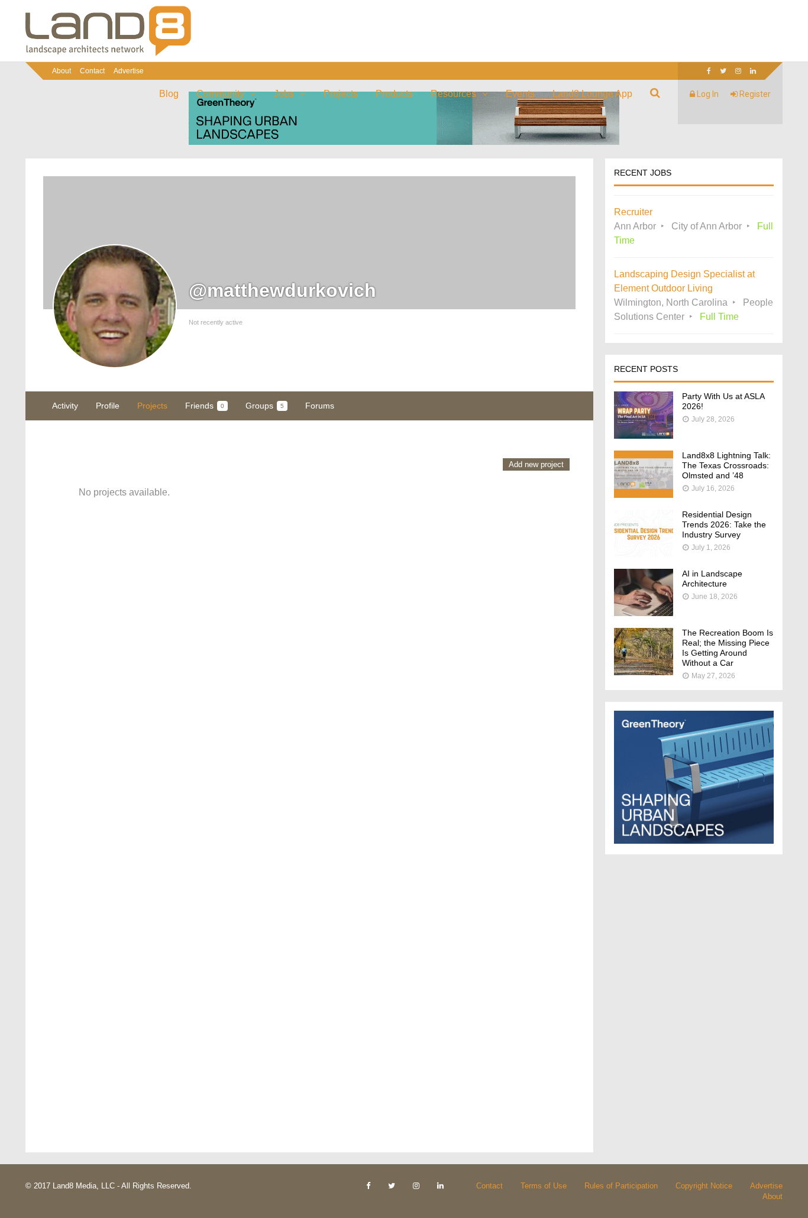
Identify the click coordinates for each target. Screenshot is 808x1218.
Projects (341, 94)
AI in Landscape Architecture (712, 578)
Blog (169, 94)
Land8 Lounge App (592, 94)
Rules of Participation (621, 1185)
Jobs (284, 94)
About (61, 71)
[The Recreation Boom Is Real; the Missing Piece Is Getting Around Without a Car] (643, 672)
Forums (319, 405)
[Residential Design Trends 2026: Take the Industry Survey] (643, 554)
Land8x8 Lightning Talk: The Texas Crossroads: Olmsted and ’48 (726, 465)
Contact (92, 71)
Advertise (129, 71)
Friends (204, 405)
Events (520, 94)
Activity (65, 405)
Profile (107, 405)
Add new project (536, 464)
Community (220, 94)
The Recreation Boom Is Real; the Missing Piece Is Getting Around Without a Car (727, 648)
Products (394, 94)
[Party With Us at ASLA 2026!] (643, 435)
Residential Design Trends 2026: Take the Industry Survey (724, 524)
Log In (707, 94)
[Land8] (108, 54)
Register (754, 94)
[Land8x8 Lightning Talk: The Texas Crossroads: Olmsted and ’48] (643, 495)
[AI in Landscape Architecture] (643, 613)
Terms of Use (544, 1185)
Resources (453, 94)
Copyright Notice (704, 1185)
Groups (264, 405)
